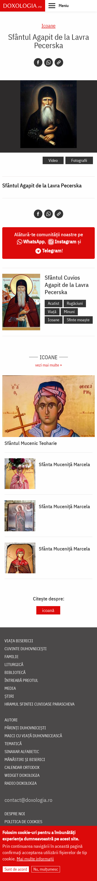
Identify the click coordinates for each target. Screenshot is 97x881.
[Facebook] (38, 62)
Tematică (13, 744)
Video (53, 160)
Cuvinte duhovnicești (26, 649)
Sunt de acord (16, 869)
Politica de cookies (23, 822)
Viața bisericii (19, 641)
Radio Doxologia (21, 783)
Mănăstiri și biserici (25, 759)
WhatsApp (34, 241)
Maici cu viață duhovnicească (33, 736)
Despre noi (15, 814)
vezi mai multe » (48, 365)
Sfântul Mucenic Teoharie (31, 443)
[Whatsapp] (48, 62)
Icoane (48, 25)
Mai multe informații (35, 859)
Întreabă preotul (21, 680)
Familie (11, 656)
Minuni (69, 311)
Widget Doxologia (22, 775)
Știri (9, 696)
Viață (52, 311)
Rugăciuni (75, 303)
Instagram (65, 241)
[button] (58, 5)
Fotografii (79, 160)
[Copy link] (59, 62)
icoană (48, 610)
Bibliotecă (15, 672)
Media (10, 688)
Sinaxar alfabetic (22, 751)
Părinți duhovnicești (25, 728)
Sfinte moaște (78, 319)
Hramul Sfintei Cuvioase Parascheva (39, 704)
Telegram (52, 250)
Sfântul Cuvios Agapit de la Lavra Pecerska (67, 284)
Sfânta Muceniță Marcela (64, 464)
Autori (11, 720)
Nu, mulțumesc (45, 869)
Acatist (53, 303)
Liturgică (14, 664)
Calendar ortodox (22, 767)
